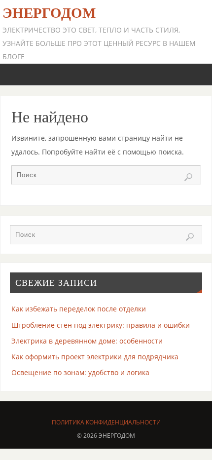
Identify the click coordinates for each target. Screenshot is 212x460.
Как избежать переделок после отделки (78, 308)
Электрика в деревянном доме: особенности (87, 340)
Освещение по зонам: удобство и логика (80, 372)
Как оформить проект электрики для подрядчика (94, 356)
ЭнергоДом (49, 13)
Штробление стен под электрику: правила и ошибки (100, 325)
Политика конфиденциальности (106, 422)
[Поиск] (188, 177)
